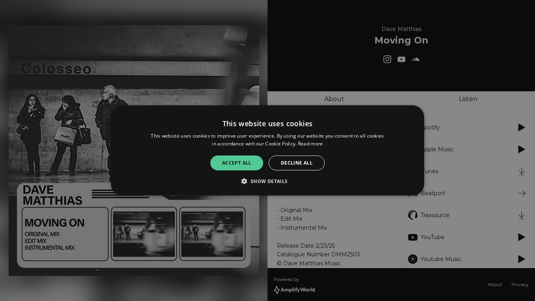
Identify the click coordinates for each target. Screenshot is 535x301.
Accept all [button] (236, 163)
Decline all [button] (297, 163)
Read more (310, 143)
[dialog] (267, 150)
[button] (267, 181)
